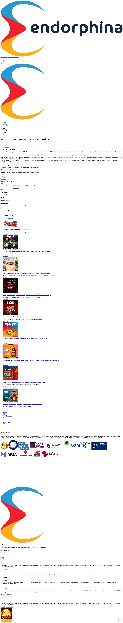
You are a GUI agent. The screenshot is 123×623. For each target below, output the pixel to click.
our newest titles (33, 157)
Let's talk (17, 57)
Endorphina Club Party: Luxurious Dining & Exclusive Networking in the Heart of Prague (27, 295)
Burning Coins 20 (70, 157)
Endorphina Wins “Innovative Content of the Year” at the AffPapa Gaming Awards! (25, 338)
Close (2, 560)
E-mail (2, 176)
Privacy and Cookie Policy (10, 566)
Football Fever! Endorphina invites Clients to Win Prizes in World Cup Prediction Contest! (27, 251)
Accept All (3, 606)
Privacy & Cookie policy (5, 432)
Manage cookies (9, 606)
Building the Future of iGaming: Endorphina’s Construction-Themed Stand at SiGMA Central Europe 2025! (31, 360)
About (4, 122)
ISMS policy (3, 433)
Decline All (3, 594)
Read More (5, 234)
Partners (4, 126)
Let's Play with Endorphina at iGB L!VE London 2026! (18, 229)
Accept (6, 571)
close (2, 557)
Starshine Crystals (53, 157)
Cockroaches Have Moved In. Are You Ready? (15, 316)
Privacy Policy (16, 188)
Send (2, 189)
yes (1, 552)
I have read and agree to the (11, 188)
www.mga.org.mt (80, 437)
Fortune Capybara (45, 157)
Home (4, 121)
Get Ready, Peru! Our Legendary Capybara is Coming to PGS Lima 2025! (22, 404)
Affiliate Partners (9, 125)
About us (5, 412)
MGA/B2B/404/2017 (27, 437)
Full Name (3, 174)
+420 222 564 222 (11, 57)
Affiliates (5, 124)
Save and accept (9, 594)
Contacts (5, 130)
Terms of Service (34, 185)
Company (2, 177)
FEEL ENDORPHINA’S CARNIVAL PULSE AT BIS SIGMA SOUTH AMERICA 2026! (26, 273)
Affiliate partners (9, 416)
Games (4, 123)
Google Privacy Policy (24, 185)
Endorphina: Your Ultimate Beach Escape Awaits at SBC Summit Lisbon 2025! (24, 382)
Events (4, 134)
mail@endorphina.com (7, 422)
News (4, 128)
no (4, 552)
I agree (2, 208)
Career (4, 129)
